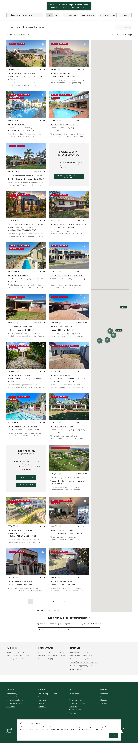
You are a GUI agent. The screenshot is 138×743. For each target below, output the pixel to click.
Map (124, 34)
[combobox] (22, 34)
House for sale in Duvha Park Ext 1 (64, 327)
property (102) (84, 662)
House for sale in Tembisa (60, 73)
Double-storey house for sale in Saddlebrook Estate (68, 478)
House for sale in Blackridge (61, 426)
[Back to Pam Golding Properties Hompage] (9, 731)
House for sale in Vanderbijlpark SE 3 (22, 327)
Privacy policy (74, 694)
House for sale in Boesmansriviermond (23, 73)
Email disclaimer (75, 700)
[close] (89, 4)
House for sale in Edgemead (19, 375)
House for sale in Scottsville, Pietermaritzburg (68, 224)
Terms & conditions (76, 710)
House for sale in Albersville (19, 275)
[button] (107, 340)
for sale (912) (51, 652)
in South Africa (15, 652)
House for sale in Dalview (60, 375)
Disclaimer (73, 697)
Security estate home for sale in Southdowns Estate (26, 224)
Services (41, 697)
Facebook (104, 694)
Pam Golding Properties (47, 694)
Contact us (37, 69)
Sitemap (72, 713)
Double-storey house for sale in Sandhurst (25, 176)
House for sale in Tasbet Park (62, 581)
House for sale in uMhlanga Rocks (64, 124)
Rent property (12, 697)
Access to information (78, 703)
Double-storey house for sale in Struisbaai (67, 275)
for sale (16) (45, 659)
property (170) (79, 652)
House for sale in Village (17, 124)
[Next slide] (42, 53)
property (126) (80, 659)
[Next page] (70, 601)
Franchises (42, 707)
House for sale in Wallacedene (20, 581)
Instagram (104, 697)
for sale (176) (51, 655)
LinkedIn (103, 700)
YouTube (103, 703)
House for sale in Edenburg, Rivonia (22, 426)
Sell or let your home (14, 700)
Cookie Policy (98, 729)
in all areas (17, 659)
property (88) (81, 666)
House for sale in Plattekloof (61, 530)
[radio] (49, 15)
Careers (41, 703)
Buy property (11, 694)
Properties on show (14, 703)
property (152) (81, 655)
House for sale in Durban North (20, 530)
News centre (43, 700)
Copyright (73, 707)
